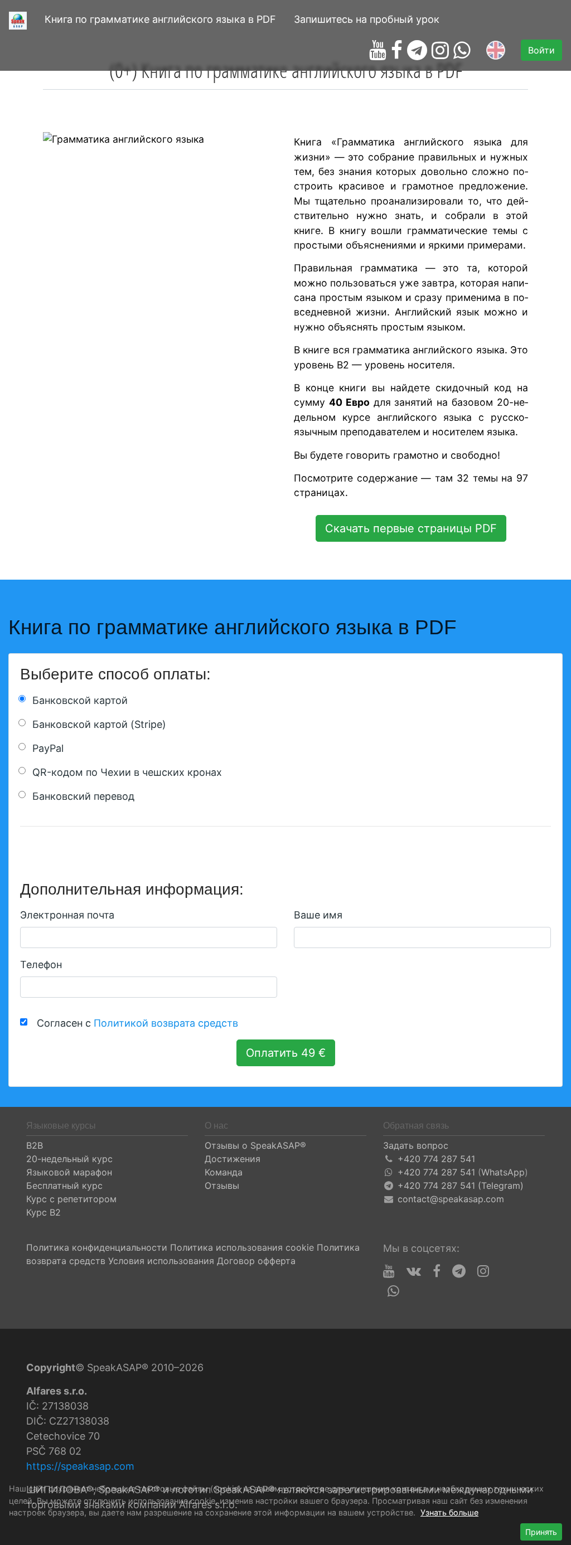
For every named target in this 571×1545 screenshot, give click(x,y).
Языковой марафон (69, 1172)
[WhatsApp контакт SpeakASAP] (462, 50)
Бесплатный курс (64, 1185)
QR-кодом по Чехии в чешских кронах (127, 772)
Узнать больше (449, 1512)
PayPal (48, 748)
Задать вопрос (415, 1145)
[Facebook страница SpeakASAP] (397, 50)
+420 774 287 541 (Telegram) (461, 1185)
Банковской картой (80, 700)
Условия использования (161, 1260)
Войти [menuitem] (541, 50)
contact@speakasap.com (451, 1198)
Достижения (232, 1158)
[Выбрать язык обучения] (495, 50)
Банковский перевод (83, 796)
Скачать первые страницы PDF (411, 528)
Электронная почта (67, 915)
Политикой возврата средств (166, 1023)
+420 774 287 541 (436, 1158)
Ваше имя (318, 915)
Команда (224, 1172)
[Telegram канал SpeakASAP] (417, 50)
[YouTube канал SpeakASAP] (377, 50)
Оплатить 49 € (286, 1053)
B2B (34, 1145)
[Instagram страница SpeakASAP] (440, 50)
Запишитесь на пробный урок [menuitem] (366, 19)
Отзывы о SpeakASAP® (255, 1145)
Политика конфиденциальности (96, 1247)
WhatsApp (503, 1172)
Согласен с (134, 1023)
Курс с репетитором (71, 1198)
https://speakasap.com (80, 1466)
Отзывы (222, 1185)
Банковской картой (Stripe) (99, 724)
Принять (541, 1532)
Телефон (41, 964)
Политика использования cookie (242, 1247)
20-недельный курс (69, 1158)
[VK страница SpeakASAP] (413, 1271)
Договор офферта (256, 1260)
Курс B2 (43, 1212)
